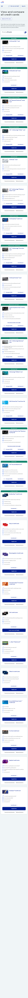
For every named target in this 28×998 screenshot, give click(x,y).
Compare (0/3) (9, 55)
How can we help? (14, 6)
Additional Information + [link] (20, 62)
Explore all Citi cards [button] (6, 18)
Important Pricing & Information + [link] (10, 62)
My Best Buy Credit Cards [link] (15, 494)
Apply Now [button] (14, 748)
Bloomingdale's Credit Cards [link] (16, 553)
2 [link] (23, 48)
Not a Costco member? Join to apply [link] (14, 322)
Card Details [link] (13, 805)
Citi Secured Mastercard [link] (15, 464)
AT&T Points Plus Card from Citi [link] (17, 401)
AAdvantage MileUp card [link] (16, 372)
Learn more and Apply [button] (14, 630)
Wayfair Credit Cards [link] (14, 760)
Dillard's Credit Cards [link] (14, 671)
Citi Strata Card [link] (13, 159)
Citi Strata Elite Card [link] (14, 41)
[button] (2, 6)
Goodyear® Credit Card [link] (15, 790)
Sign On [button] (23, 6)
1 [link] (9, 81)
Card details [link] (20, 55)
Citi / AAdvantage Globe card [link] (17, 130)
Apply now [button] (14, 59)
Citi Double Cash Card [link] (14, 70)
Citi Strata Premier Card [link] (15, 277)
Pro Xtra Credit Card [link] (14, 730)
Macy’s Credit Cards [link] (14, 523)
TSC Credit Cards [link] (13, 612)
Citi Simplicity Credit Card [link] (15, 218)
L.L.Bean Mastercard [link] (14, 642)
